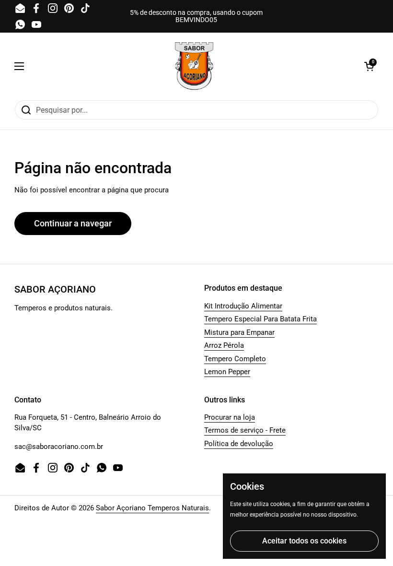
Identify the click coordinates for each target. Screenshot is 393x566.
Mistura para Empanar (239, 332)
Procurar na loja (229, 417)
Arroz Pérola (224, 345)
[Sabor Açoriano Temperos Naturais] (194, 66)
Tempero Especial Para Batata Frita (260, 319)
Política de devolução (238, 443)
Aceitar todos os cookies (304, 540)
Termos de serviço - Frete (245, 430)
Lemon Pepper (227, 371)
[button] (369, 66)
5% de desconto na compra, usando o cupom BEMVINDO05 (196, 16)
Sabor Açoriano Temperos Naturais (152, 508)
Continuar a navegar (73, 223)
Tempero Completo (235, 358)
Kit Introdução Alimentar (243, 306)
